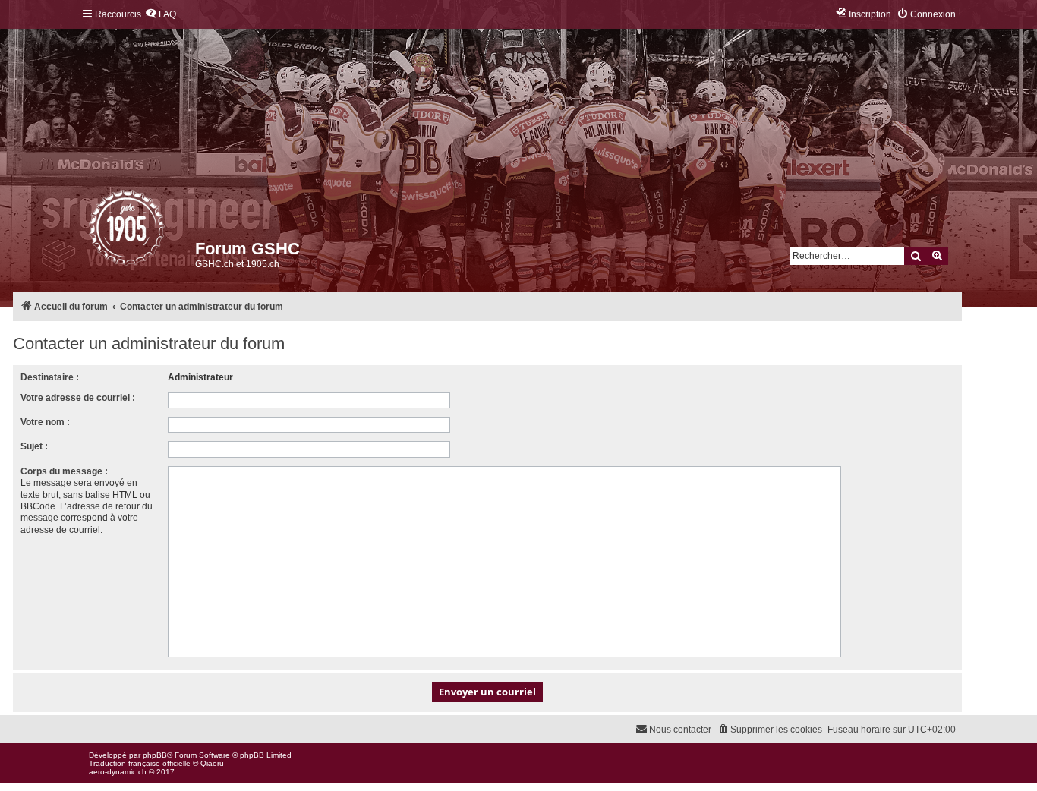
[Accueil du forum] (90, 231)
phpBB (155, 755)
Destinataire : (49, 377)
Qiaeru (212, 763)
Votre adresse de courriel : (77, 397)
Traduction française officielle (140, 763)
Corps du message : (64, 471)
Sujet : (34, 446)
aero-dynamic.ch (118, 771)
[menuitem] (160, 15)
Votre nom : (45, 422)
